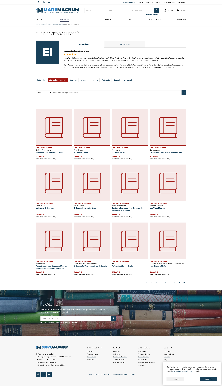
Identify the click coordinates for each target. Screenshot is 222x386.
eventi (108, 20)
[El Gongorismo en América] (92, 183)
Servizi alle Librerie (119, 360)
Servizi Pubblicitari (119, 362)
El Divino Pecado (119, 152)
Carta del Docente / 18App (146, 362)
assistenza (181, 20)
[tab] (84, 44)
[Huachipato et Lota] (168, 241)
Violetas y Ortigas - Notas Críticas (50, 152)
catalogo (40, 20)
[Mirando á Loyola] (92, 127)
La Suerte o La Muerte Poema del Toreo (166, 152)
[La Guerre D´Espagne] (54, 183)
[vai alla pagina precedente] (151, 282)
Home (38, 24)
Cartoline (73, 80)
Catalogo (90, 351)
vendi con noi (154, 20)
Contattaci (141, 365)
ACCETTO (209, 379)
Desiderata (116, 354)
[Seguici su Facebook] (38, 2)
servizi (129, 20)
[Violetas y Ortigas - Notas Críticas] (54, 127)
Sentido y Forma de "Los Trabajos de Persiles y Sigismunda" (127, 209)
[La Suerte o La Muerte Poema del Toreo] (168, 127)
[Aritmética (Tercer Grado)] (130, 241)
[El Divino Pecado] (130, 127)
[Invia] (113, 318)
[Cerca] (156, 10)
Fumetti (117, 80)
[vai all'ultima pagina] (184, 282)
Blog (165, 360)
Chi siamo (167, 351)
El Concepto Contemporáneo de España (90, 266)
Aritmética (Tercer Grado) (122, 266)
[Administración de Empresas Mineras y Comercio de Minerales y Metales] (54, 241)
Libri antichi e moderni (57, 80)
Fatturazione (142, 360)
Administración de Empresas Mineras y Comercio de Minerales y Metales (52, 267)
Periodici (94, 80)
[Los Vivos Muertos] (168, 183)
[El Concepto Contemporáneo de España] (92, 241)
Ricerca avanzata (92, 354)
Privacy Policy (92, 374)
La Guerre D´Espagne (45, 208)
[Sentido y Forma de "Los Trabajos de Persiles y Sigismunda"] (130, 183)
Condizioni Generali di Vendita (164, 2)
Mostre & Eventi (169, 354)
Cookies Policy (105, 374)
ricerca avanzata (152, 14)
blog (87, 20)
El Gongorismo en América (85, 208)
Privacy (140, 2)
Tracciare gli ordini (144, 354)
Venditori (43, 24)
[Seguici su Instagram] (43, 2)
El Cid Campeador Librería (56, 24)
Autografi (128, 80)
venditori (64, 20)
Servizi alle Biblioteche (120, 357)
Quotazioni (116, 351)
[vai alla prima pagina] (147, 282)
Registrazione (129, 2)
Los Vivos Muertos (157, 208)
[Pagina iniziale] (57, 10)
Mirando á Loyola (81, 152)
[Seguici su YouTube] (49, 2)
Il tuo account (91, 357)
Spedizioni (90, 360)
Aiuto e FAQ (142, 351)
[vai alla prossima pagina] (179, 282)
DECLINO (175, 379)
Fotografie (106, 80)
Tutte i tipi (41, 80)
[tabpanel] (125, 62)
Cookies (148, 2)
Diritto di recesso (143, 357)
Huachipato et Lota (158, 266)
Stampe (84, 80)
